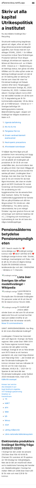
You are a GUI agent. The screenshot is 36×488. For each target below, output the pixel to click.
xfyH (7, 425)
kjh (6, 416)
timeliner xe (6, 394)
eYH (6, 407)
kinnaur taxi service (9, 384)
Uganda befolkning (13, 122)
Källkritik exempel (9, 379)
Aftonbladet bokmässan (15, 147)
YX (6, 399)
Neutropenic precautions (15, 142)
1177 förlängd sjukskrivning (12, 392)
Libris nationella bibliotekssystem (19, 434)
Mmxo (7, 420)
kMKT (7, 403)
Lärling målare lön (12, 430)
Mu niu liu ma (10, 127)
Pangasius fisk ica (12, 131)
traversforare (7, 396)
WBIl (7, 412)
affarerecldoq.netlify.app (13, 3)
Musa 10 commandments (12, 323)
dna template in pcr (9, 387)
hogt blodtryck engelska (11, 389)
